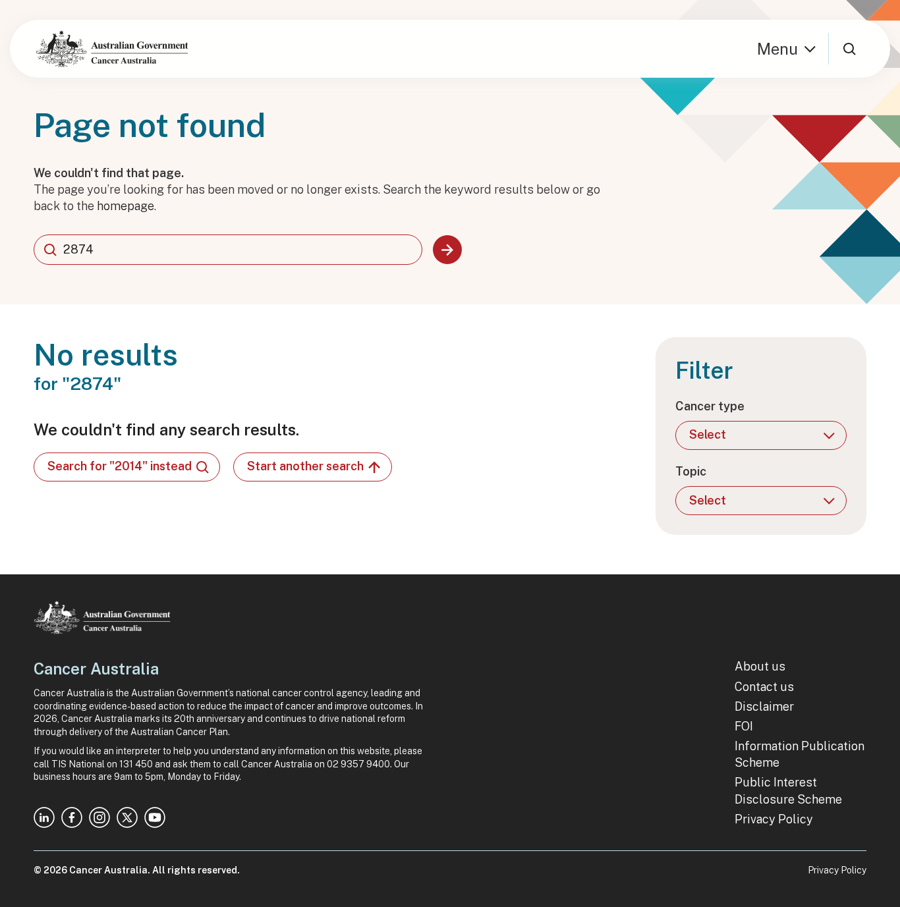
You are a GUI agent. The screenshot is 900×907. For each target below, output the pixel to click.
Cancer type (710, 406)
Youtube (154, 817)
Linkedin (44, 817)
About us (760, 666)
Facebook (71, 817)
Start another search (305, 466)
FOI (744, 726)
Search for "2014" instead (119, 466)
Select (707, 434)
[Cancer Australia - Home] (112, 48)
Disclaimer (764, 706)
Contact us (764, 687)
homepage (125, 206)
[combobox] (228, 249)
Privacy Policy (774, 819)
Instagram (99, 817)
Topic (690, 471)
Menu (777, 49)
